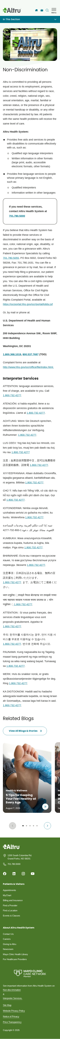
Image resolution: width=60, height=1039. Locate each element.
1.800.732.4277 (12, 395)
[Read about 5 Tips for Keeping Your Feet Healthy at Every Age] (45, 806)
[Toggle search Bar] (47, 10)
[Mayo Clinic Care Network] (30, 973)
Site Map (7, 1005)
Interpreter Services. (12, 998)
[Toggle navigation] (55, 19)
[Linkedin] (14, 873)
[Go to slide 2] (26, 825)
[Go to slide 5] (37, 825)
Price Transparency (12, 1022)
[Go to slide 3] (30, 825)
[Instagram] (23, 873)
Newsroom (8, 949)
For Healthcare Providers (15, 959)
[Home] (36, 10)
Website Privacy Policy (14, 1010)
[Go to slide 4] (33, 825)
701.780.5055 (11, 257)
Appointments (9, 890)
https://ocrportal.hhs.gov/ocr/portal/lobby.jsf (28, 304)
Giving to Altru (9, 944)
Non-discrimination (12, 990)
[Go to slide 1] (23, 825)
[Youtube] (32, 873)
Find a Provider (10, 905)
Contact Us (8, 934)
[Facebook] (4, 873)
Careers (7, 939)
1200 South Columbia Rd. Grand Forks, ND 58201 (20, 857)
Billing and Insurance (13, 900)
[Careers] (42, 10)
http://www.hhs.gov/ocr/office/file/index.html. (28, 367)
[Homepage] (11, 849)
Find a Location (10, 910)
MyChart (7, 895)
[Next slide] (47, 825)
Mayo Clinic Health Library (15, 954)
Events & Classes (11, 915)
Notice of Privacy (11, 1016)
